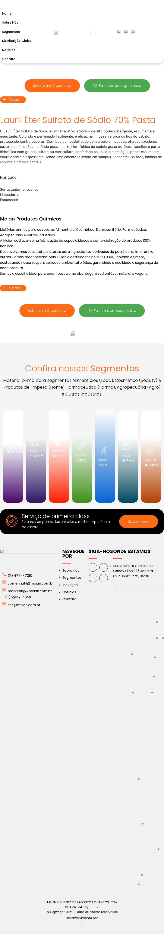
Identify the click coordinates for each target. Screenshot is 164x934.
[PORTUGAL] (152, 692)
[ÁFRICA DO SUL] (158, 849)
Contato (8, 59)
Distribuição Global (17, 41)
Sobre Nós (10, 22)
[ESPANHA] (154, 676)
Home (6, 13)
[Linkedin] (93, 578)
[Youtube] (103, 578)
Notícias (8, 50)
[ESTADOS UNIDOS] (133, 692)
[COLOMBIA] (138, 779)
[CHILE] (138, 884)
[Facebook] (93, 567)
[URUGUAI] (142, 875)
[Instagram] (103, 567)
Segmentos (11, 32)
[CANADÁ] (132, 654)
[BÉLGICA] (157, 638)
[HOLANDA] (157, 622)
